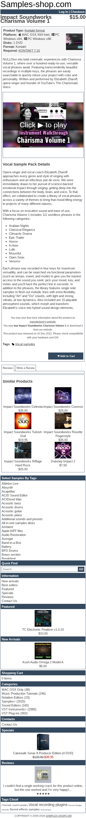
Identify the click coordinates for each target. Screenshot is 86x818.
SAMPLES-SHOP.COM (59, 815)
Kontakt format (35, 30)
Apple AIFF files (12, 531)
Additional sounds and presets (22, 519)
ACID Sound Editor (15, 495)
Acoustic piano (12, 515)
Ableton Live (10, 483)
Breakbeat (9, 558)
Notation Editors (12, 697)
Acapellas (8, 491)
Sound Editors (11, 705)
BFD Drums (10, 550)
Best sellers (10, 585)
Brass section (11, 554)
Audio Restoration (14, 535)
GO (81, 569)
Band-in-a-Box (11, 542)
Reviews (8, 597)
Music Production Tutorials (20, 693)
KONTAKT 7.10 (29, 50)
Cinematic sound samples (15, 805)
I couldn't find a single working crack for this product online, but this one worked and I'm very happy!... (43, 787)
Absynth (7, 487)
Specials (7, 593)
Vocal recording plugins (48, 805)
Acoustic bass (11, 503)
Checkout (78, 12)
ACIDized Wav (12, 499)
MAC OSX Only (13, 689)
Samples (8, 701)
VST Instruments (13, 709)
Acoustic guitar (12, 511)
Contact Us (9, 601)
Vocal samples (25, 344)
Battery (6, 546)
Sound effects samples (25, 809)
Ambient (7, 527)
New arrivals (10, 581)
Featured (8, 589)
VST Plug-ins (11, 713)
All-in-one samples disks (18, 523)
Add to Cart (67, 356)
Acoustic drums (12, 507)
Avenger (7, 538)
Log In (63, 12)
